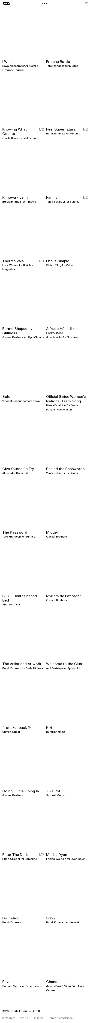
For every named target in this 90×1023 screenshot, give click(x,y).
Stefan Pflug (53, 265)
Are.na (24, 1018)
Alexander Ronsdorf (15, 473)
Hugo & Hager (11, 859)
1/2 (41, 129)
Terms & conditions (60, 1018)
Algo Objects (35, 337)
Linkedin (38, 1018)
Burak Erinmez (55, 134)
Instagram (8, 1018)
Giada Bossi (10, 138)
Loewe (35, 401)
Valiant (70, 265)
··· (45, 3)
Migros (73, 66)
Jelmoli (74, 922)
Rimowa (31, 202)
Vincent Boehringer (14, 401)
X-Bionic (74, 134)
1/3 (41, 261)
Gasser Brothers (12, 337)
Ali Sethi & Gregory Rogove (20, 68)
